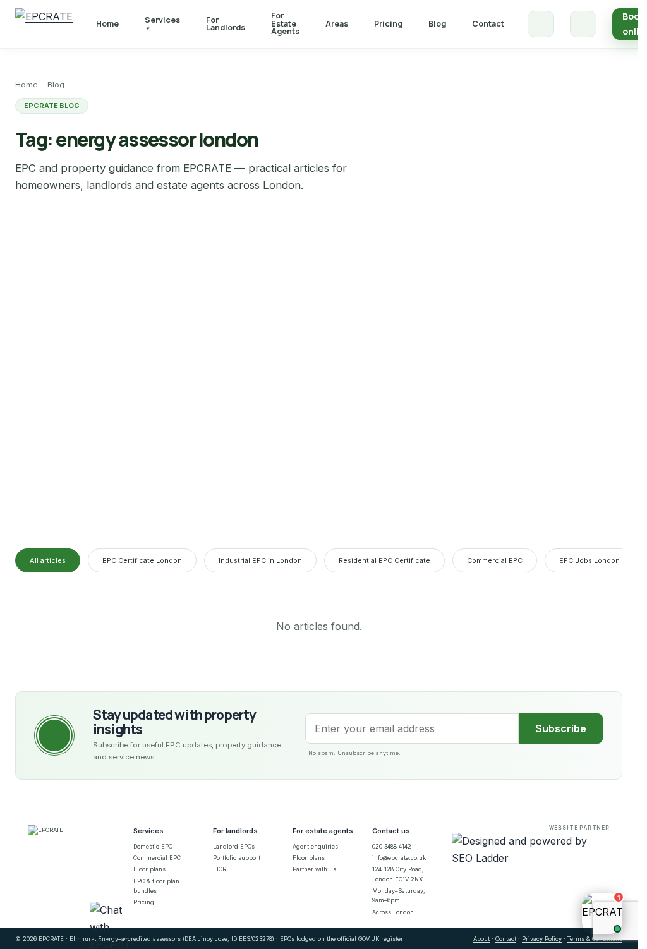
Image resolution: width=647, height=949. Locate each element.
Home (107, 23)
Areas (336, 23)
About (481, 938)
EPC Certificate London (142, 560)
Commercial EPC (495, 560)
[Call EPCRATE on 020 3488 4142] (541, 24)
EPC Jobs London (589, 560)
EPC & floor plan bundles (156, 886)
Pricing (388, 23)
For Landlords (225, 24)
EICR (219, 869)
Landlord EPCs (234, 846)
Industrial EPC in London (260, 560)
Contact (488, 23)
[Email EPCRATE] (583, 24)
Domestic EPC (152, 846)
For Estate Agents (285, 23)
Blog (437, 23)
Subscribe (560, 728)
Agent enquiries (315, 846)
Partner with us (314, 869)
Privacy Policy (542, 938)
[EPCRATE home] (44, 24)
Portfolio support (236, 857)
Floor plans (149, 869)
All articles (48, 560)
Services (162, 23)
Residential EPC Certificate (384, 560)
